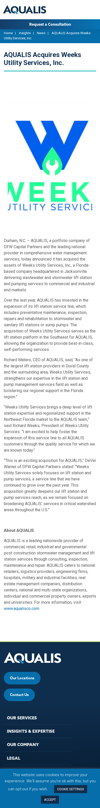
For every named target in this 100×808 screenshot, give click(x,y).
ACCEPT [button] (50, 800)
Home (8, 33)
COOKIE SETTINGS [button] (70, 789)
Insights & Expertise (31, 731)
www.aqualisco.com (21, 608)
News (41, 33)
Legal (13, 758)
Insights (25, 33)
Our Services (22, 717)
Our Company (23, 744)
